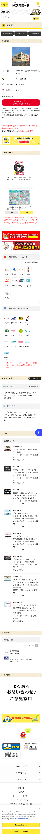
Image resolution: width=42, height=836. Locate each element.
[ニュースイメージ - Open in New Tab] (7, 450)
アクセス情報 (8, 33)
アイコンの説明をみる (30, 262)
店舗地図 (35, 378)
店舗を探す (21, 718)
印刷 (37, 18)
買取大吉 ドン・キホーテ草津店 (21, 659)
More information (21, 819)
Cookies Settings (21, 825)
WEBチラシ (22, 33)
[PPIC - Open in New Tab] (31, 749)
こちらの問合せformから (11, 131)
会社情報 (21, 788)
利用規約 (21, 792)
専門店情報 (36, 33)
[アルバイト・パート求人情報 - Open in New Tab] (21, 140)
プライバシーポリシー (21, 796)
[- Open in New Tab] (21, 239)
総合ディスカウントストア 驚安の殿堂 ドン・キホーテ (21, 4)
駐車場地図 (32, 386)
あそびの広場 (14, 651)
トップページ (5, 17)
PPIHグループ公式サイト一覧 (21, 804)
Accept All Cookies (21, 831)
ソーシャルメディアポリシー (21, 800)
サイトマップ (21, 779)
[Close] (39, 808)
